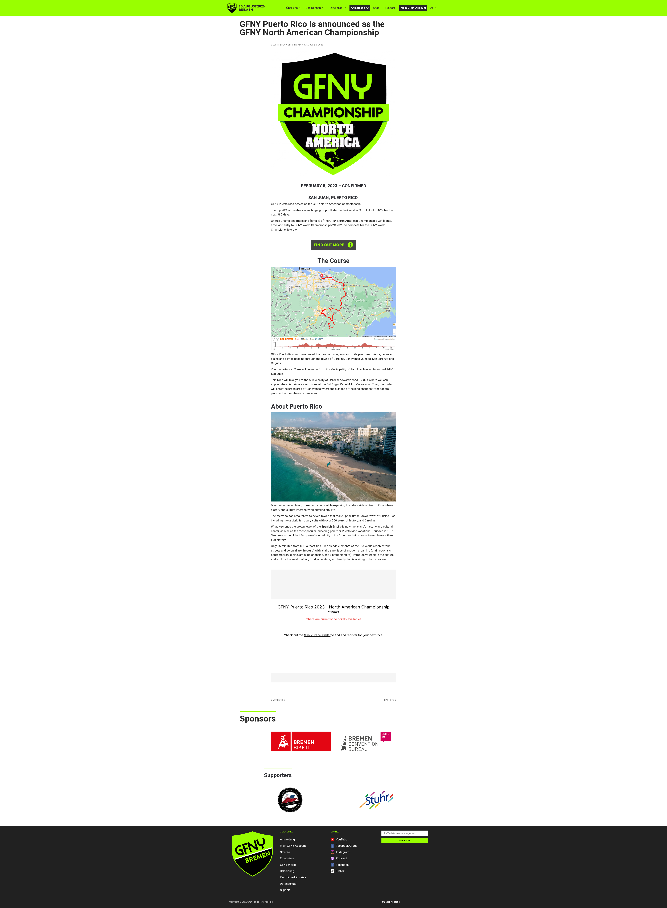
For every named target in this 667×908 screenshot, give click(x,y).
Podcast (341, 858)
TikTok (340, 871)
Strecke (285, 852)
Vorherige (278, 700)
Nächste (389, 700)
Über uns (292, 8)
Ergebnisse (287, 858)
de (431, 7)
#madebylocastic (391, 902)
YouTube (341, 839)
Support (390, 8)
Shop (376, 8)
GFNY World (288, 864)
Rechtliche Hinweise (293, 877)
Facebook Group (346, 845)
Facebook (342, 864)
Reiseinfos (336, 8)
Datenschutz (288, 883)
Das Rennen (313, 8)
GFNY (294, 45)
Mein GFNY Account (413, 7)
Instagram (342, 852)
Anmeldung (358, 7)
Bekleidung (287, 871)
